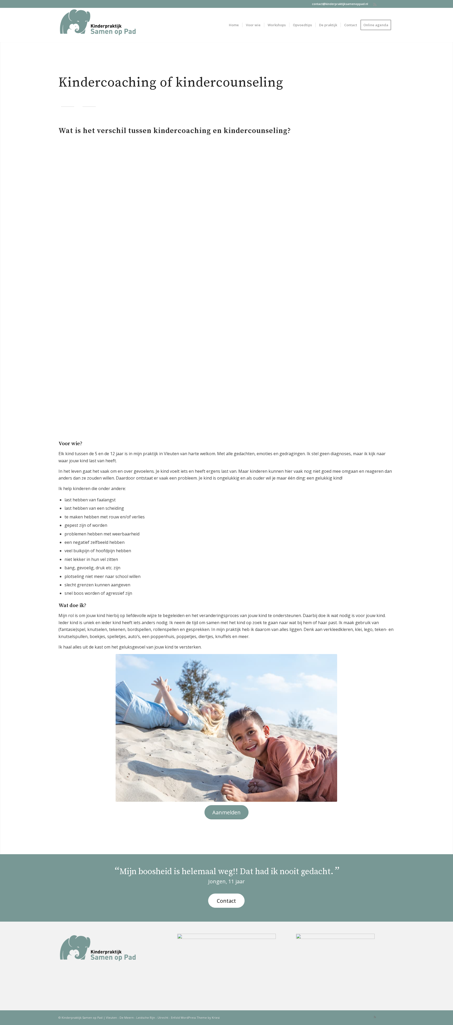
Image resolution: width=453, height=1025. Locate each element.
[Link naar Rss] (375, 4)
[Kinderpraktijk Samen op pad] (97, 25)
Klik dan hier (138, 267)
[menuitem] (233, 25)
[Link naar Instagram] (391, 4)
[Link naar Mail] (382, 4)
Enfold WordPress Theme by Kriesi (195, 1017)
